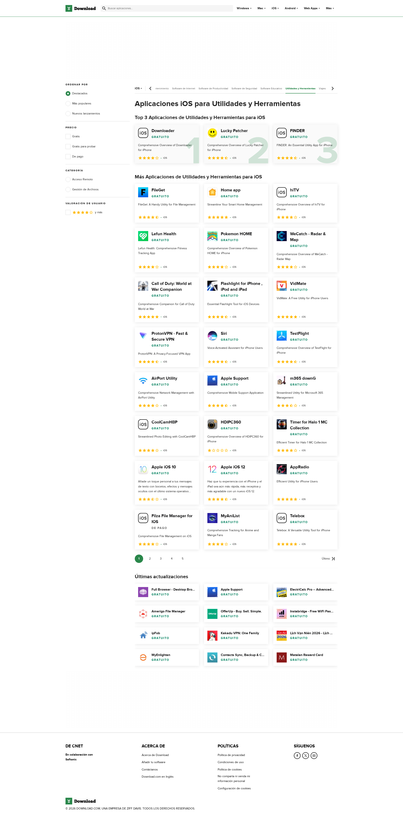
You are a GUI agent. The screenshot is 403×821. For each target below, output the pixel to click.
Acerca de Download (155, 755)
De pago (77, 156)
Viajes (322, 88)
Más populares (81, 103)
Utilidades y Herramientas (300, 88)
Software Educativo (271, 88)
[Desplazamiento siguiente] (332, 88)
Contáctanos (150, 769)
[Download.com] (80, 8)
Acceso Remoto (82, 179)
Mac (260, 8)
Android (290, 8)
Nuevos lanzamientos (86, 113)
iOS (274, 8)
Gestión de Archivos (85, 189)
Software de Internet (183, 88)
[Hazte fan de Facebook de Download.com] (297, 755)
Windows (243, 8)
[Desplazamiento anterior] (150, 88)
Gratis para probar (84, 146)
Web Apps (311, 8)
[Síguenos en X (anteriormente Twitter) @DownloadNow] (305, 755)
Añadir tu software (153, 762)
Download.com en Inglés (158, 776)
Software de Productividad (213, 88)
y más (98, 212)
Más (329, 8)
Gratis (76, 136)
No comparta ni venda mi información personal (234, 778)
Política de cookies (230, 769)
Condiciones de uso (231, 762)
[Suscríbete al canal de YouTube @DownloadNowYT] (314, 755)
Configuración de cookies (234, 788)
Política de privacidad (231, 755)
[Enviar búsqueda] (104, 8)
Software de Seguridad (244, 88)
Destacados (80, 93)
